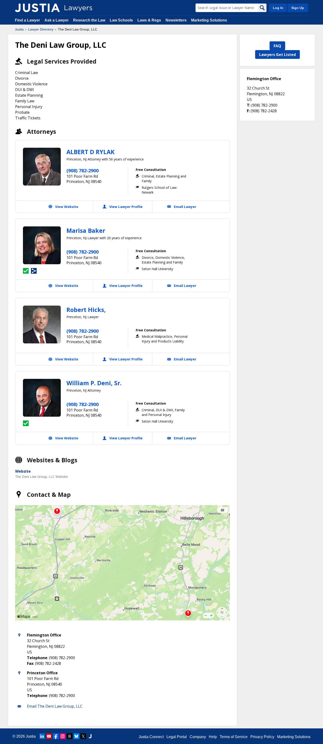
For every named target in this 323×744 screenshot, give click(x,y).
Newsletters (176, 20)
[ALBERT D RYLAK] (42, 167)
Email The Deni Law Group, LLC (55, 706)
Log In (278, 8)
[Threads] (69, 736)
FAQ (277, 45)
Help (213, 737)
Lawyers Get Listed (277, 54)
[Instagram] (62, 736)
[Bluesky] (76, 736)
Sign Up (297, 8)
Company (198, 737)
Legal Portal (176, 737)
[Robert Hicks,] (42, 324)
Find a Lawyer (27, 20)
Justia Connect (151, 737)
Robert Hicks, (86, 310)
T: (248, 105)
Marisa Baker (85, 230)
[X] (83, 736)
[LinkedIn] (42, 736)
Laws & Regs (149, 20)
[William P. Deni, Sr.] (42, 398)
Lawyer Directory (40, 29)
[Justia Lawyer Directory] (37, 8)
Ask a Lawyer (57, 20)
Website (23, 471)
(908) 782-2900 (82, 170)
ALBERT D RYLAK (90, 152)
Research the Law (89, 20)
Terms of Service (234, 737)
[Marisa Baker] (42, 245)
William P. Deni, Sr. (94, 383)
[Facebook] (56, 736)
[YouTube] (49, 736)
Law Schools (121, 20)
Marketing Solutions (209, 20)
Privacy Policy (262, 737)
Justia (19, 29)
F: (248, 110)
